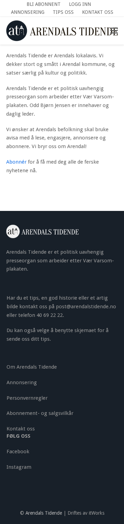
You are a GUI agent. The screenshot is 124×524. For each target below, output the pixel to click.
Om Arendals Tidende (32, 367)
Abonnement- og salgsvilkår (40, 413)
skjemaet (85, 330)
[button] (114, 31)
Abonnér (17, 162)
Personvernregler (27, 398)
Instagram (19, 467)
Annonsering (22, 382)
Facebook (18, 451)
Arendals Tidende (43, 513)
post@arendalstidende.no (86, 306)
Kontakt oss (21, 429)
